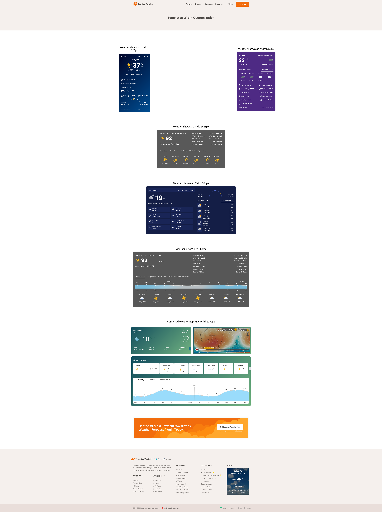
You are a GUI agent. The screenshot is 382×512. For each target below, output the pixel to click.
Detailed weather (125, 109)
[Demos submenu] (201, 4)
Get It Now (242, 4)
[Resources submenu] (224, 4)
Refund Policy (238, 431)
